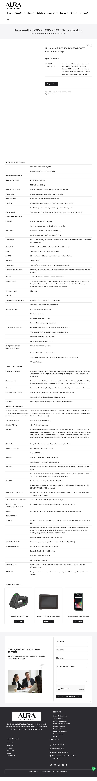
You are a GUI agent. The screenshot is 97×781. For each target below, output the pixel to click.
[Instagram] (55, 765)
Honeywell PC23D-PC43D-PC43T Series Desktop (52, 33)
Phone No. (59, 658)
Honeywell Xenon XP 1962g (18, 616)
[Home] (32, 33)
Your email (60, 650)
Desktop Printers (66, 91)
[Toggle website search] (8, 20)
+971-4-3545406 (58, 748)
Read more (19, 621)
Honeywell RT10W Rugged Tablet (48, 616)
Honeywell (50, 94)
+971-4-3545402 (58, 745)
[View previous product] (87, 45)
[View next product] (91, 45)
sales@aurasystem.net (60, 752)
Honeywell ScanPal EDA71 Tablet (78, 616)
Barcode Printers (56, 91)
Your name (60, 641)
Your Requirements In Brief (65, 666)
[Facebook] (51, 765)
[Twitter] (59, 765)
